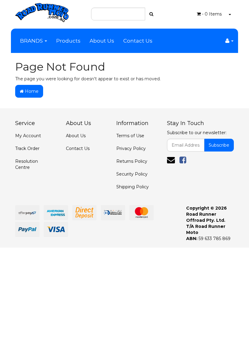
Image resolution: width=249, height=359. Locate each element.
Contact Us (137, 41)
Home (31, 91)
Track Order (27, 148)
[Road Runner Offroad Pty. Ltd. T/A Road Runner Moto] (42, 10)
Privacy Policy (131, 148)
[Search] (151, 14)
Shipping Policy (132, 187)
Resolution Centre (26, 164)
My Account (28, 135)
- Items (212, 14)
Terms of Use (130, 135)
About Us (102, 41)
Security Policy (132, 174)
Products (68, 41)
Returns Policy (131, 161)
